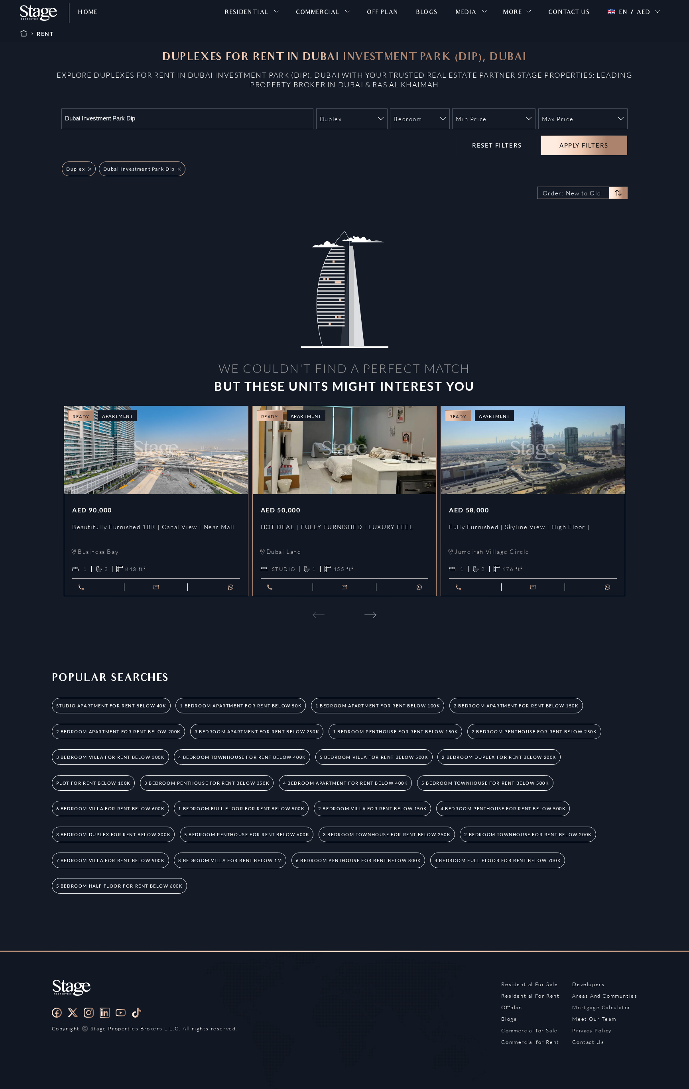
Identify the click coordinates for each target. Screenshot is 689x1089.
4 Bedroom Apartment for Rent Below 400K (345, 783)
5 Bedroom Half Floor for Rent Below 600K (119, 885)
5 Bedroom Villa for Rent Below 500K (374, 757)
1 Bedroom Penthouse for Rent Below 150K (395, 731)
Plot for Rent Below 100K (93, 783)
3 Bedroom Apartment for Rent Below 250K (257, 731)
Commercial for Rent (530, 1042)
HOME (87, 13)
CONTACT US (569, 13)
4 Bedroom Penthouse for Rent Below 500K (503, 808)
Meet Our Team (594, 1019)
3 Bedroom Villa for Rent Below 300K (110, 757)
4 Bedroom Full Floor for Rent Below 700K (498, 860)
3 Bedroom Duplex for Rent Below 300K (113, 834)
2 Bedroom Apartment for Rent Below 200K (118, 731)
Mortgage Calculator (601, 1007)
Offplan (511, 1007)
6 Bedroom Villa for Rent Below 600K (110, 808)
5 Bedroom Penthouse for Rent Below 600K (246, 834)
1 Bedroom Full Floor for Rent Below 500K (241, 808)
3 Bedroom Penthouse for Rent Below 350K (206, 783)
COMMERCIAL (318, 13)
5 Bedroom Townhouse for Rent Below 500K (485, 783)
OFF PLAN (383, 13)
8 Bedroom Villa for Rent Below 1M (230, 860)
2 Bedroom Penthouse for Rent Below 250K (534, 731)
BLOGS (427, 13)
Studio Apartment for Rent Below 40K (111, 705)
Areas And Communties (604, 996)
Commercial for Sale (529, 1030)
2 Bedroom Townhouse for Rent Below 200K (527, 834)
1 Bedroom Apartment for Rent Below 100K (377, 705)
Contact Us (588, 1042)
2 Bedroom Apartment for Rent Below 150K (516, 705)
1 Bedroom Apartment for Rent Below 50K (240, 705)
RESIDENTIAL (247, 13)
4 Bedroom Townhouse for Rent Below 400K (241, 757)
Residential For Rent (530, 996)
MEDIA (466, 13)
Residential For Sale (529, 984)
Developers (588, 984)
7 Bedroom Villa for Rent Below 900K (110, 860)
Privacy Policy (591, 1030)
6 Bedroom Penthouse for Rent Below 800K (358, 860)
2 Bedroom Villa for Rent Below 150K (372, 808)
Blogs (509, 1019)
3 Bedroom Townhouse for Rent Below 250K (386, 834)
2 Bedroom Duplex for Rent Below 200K (499, 757)
